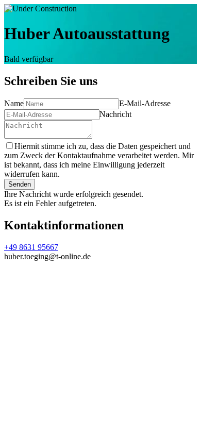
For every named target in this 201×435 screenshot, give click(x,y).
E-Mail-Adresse (145, 103)
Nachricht (115, 114)
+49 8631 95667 (31, 247)
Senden (19, 184)
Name (14, 103)
